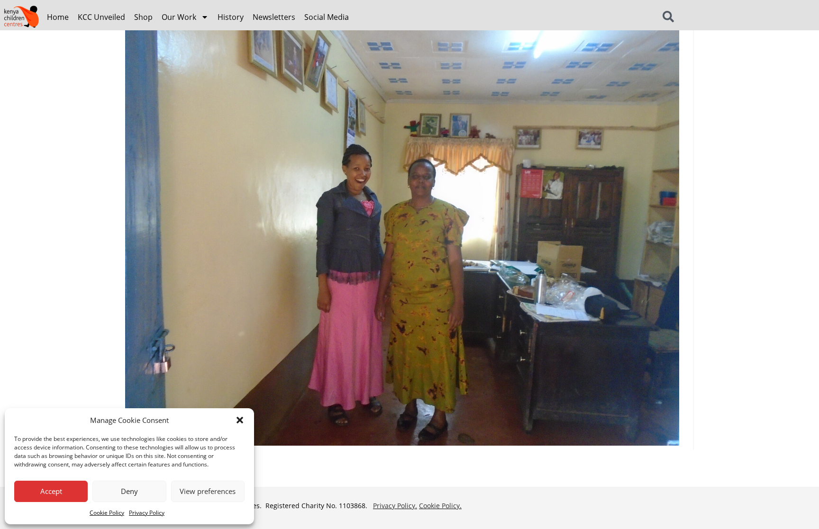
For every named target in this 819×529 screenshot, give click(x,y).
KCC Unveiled (101, 17)
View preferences (208, 491)
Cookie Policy (107, 513)
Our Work (179, 17)
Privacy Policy (146, 513)
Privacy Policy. (395, 505)
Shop (143, 17)
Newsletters (274, 17)
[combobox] (680, 17)
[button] (240, 420)
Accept (51, 491)
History (231, 17)
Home (58, 17)
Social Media (326, 17)
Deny (129, 491)
